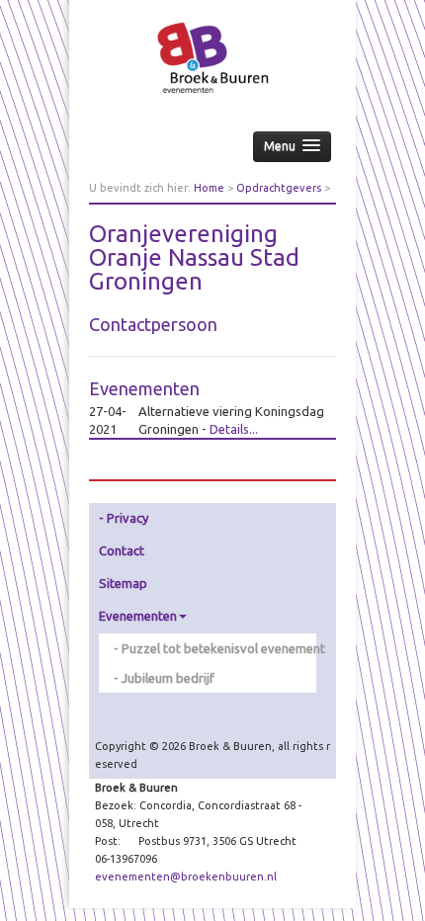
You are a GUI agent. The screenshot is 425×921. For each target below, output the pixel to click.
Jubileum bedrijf (168, 678)
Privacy (127, 518)
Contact (121, 550)
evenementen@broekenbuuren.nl (186, 876)
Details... (234, 429)
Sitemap (123, 583)
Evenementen (138, 616)
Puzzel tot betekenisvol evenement (219, 648)
